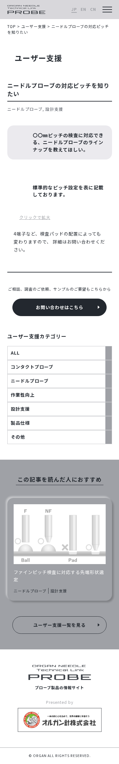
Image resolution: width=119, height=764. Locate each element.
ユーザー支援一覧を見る (59, 625)
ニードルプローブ (30, 381)
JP (74, 9)
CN (93, 9)
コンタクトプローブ (32, 367)
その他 (18, 437)
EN (83, 9)
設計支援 (20, 409)
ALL (15, 353)
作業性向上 (23, 395)
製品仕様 (20, 423)
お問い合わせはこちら (59, 307)
